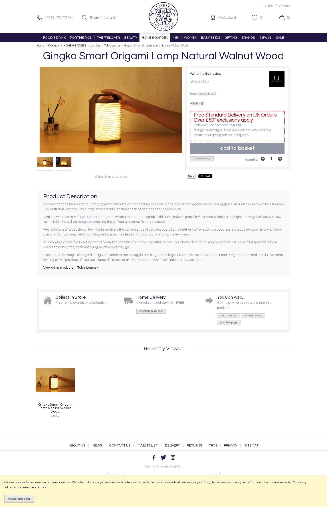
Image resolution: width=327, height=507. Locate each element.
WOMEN (190, 37)
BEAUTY (130, 37)
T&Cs (213, 445)
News (97, 445)
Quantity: (251, 159)
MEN (176, 37)
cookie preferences (33, 487)
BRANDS (248, 37)
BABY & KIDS (210, 37)
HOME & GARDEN (155, 37)
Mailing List (148, 445)
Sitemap (251, 445)
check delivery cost (151, 311)
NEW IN (265, 37)
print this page (229, 322)
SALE (280, 37)
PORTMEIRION (81, 37)
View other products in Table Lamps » (71, 267)
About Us (77, 445)
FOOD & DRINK (54, 37)
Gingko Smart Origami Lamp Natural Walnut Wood (55, 408)
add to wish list (202, 158)
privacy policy (240, 482)
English (269, 5)
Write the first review (205, 73)
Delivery (172, 445)
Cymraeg (284, 5)
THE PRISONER (108, 37)
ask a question (228, 315)
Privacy (230, 445)
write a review (253, 315)
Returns (194, 445)
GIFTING (231, 37)
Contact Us (119, 445)
